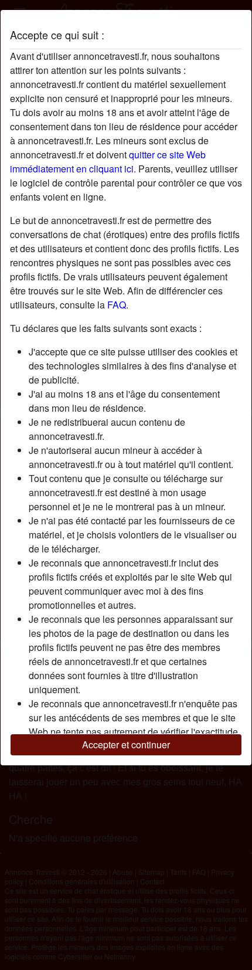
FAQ (116, 304)
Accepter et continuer (126, 744)
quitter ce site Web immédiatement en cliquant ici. (108, 161)
